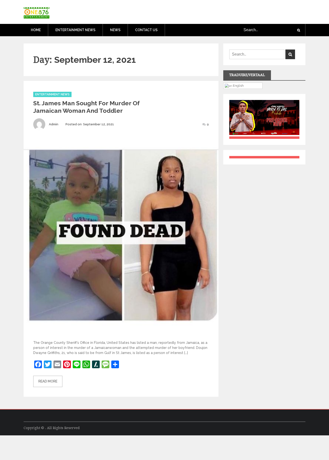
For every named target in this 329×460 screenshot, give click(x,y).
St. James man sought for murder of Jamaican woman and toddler (86, 106)
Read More (47, 381)
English (238, 85)
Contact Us (146, 30)
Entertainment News (75, 30)
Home (36, 30)
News (115, 30)
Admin (53, 124)
